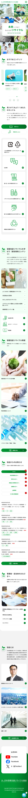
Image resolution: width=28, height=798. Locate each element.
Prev (10, 100)
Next (18, 100)
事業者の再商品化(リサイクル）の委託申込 (12, 610)
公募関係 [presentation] (14, 490)
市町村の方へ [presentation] (18, 479)
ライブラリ (5, 623)
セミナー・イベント (12, 324)
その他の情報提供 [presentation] (18, 494)
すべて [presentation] (19, 471)
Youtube (14, 757)
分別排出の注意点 (7, 295)
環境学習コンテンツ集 (8, 309)
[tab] (14, 126)
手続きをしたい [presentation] (16, 132)
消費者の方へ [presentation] (18, 486)
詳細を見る (15, 450)
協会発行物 (10, 318)
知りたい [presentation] (16, 126)
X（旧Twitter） (17, 766)
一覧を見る (15, 563)
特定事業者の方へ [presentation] (18, 475)
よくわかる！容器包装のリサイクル (11, 291)
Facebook (15, 761)
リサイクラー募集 (7, 619)
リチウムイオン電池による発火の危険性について (12, 304)
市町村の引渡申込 (7, 615)
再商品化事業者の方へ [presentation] (17, 482)
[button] (26, 2)
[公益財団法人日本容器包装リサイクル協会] (9, 2)
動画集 (9, 330)
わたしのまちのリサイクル (9, 299)
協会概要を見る (15, 738)
